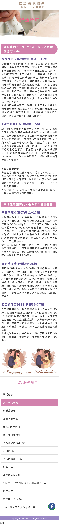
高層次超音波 (10, 418)
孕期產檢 (8, 394)
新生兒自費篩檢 (12, 434)
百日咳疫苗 (9, 451)
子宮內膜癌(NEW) (13, 459)
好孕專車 (8, 467)
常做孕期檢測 (10, 402)
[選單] (4, 5)
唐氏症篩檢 (9, 410)
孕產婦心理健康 (12, 475)
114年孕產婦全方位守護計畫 (19, 507)
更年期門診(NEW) (13, 499)
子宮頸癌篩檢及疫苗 (14, 442)
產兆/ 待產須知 (11, 426)
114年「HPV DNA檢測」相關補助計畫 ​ (25, 483)
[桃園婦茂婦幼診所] (32, 5)
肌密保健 (8, 491)
